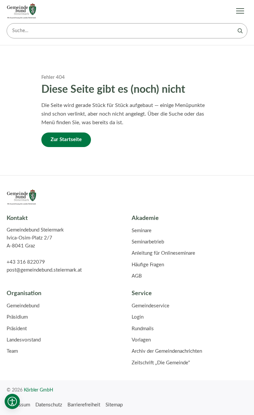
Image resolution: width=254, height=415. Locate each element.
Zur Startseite (66, 139)
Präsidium (17, 317)
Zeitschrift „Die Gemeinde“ (161, 362)
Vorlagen (141, 339)
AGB (137, 276)
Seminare (141, 230)
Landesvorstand (24, 339)
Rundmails (143, 328)
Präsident (17, 328)
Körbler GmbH (38, 390)
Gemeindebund (23, 305)
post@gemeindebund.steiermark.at (44, 270)
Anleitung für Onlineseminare (163, 253)
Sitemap (114, 404)
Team (12, 351)
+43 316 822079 (26, 262)
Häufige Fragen (148, 264)
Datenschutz (48, 404)
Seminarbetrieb (148, 241)
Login (138, 317)
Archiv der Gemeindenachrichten (167, 351)
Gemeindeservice (150, 305)
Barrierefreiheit (83, 404)
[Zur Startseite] (21, 11)
